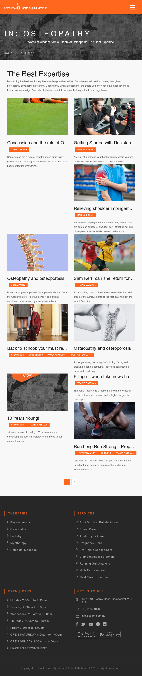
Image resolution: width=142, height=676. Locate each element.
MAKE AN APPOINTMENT (28, 648)
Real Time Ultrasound (94, 577)
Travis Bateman (86, 285)
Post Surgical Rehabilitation (99, 522)
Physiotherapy (20, 522)
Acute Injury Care (92, 536)
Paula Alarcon (56, 355)
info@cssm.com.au (93, 615)
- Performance (86, 453)
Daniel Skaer (19, 149)
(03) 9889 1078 (91, 609)
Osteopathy (18, 285)
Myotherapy (18, 543)
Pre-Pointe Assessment (96, 549)
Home (8, 53)
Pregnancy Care (91, 543)
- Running (105, 453)
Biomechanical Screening (97, 556)
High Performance (92, 570)
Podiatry (16, 536)
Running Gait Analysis (95, 563)
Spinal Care (88, 529)
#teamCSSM (17, 355)
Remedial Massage (23, 549)
